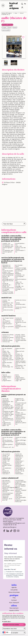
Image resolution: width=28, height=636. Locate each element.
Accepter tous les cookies (11, 624)
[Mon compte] (22, 8)
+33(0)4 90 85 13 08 (9, 525)
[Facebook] (4, 531)
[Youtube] (18, 531)
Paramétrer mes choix (10, 628)
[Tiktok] (11, 531)
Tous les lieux (8, 224)
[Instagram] (15, 531)
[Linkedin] (8, 531)
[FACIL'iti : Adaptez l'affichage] (25, 4)
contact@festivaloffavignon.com (14, 523)
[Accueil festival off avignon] (14, 5)
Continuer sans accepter (10, 632)
